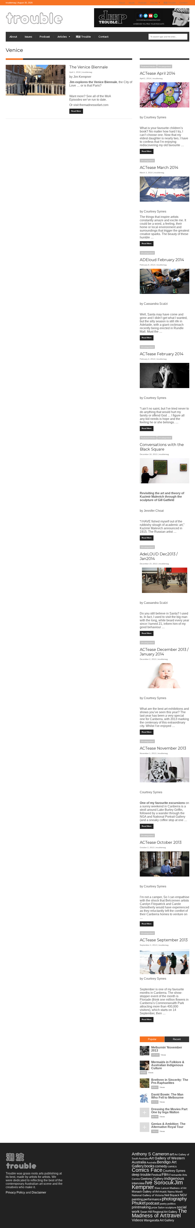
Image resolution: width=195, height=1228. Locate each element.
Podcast (142, 2)
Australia (151, 1162)
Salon (161, 1207)
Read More (76, 111)
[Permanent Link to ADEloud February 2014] (164, 281)
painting (137, 1199)
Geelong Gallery (152, 1179)
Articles (153, 2)
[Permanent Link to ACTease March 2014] (164, 189)
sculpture (170, 1207)
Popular (152, 1039)
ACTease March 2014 (159, 167)
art (172, 1154)
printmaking (141, 1207)
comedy (161, 1166)
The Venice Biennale (88, 67)
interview (138, 1183)
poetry (163, 1203)
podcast (152, 1203)
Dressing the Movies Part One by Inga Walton (169, 1111)
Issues (132, 2)
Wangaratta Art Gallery (159, 1220)
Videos (137, 1220)
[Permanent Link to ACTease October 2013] (164, 864)
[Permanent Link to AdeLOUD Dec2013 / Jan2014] (164, 580)
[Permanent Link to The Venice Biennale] (36, 80)
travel (174, 1215)
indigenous (174, 1178)
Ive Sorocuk (159, 1182)
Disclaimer (39, 1192)
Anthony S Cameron (150, 1154)
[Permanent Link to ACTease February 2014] (164, 375)
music (163, 1191)
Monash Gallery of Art (145, 1191)
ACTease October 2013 (160, 842)
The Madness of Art (159, 1213)
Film (165, 1174)
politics (171, 1203)
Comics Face (147, 1170)
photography (174, 1198)
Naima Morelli (175, 1191)
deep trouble (141, 1175)
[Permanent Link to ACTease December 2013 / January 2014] (164, 675)
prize (154, 1207)
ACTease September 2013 (164, 940)
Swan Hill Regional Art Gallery (158, 1211)
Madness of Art (178, 1188)
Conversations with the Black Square (162, 447)
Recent (177, 1039)
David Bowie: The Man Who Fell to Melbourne (167, 1096)
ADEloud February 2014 (162, 259)
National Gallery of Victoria (148, 1195)
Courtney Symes (174, 1170)
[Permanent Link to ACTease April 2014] (164, 94)
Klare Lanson (162, 1188)
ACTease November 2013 (163, 748)
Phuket (138, 1203)
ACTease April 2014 (157, 73)
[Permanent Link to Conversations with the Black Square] (164, 470)
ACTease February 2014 (161, 354)
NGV (183, 1195)
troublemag (87, 72)
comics (172, 1166)
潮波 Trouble (169, 2)
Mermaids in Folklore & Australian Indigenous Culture (167, 1065)
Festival (156, 1174)
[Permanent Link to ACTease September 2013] (164, 961)
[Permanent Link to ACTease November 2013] (164, 769)
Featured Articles (148, 66)
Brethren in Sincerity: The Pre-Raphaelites (169, 1081)
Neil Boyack (171, 1195)
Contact (183, 2)
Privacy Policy (15, 1192)
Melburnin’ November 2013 (166, 1049)
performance (152, 1199)
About (122, 2)
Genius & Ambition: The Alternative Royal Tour (168, 1125)
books (149, 1166)
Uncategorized (164, 66)
